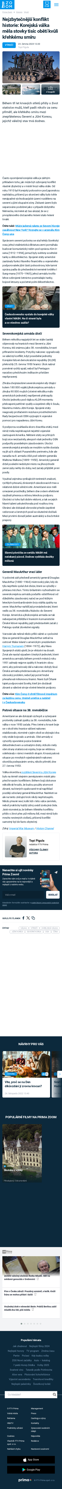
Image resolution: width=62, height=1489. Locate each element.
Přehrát (10, 1166)
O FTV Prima (12, 1408)
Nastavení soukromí (40, 1449)
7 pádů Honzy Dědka (24, 1365)
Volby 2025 (43, 1365)
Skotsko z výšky (13, 1170)
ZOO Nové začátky (22, 1360)
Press (33, 1413)
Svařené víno (16, 1369)
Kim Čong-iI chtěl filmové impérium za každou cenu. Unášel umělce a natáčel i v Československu (29, 698)
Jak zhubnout (20, 1346)
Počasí (25, 1355)
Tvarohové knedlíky (43, 1379)
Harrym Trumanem (13, 646)
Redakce (35, 1441)
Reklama (11, 1418)
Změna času (47, 1351)
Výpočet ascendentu (20, 1379)
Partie (16, 1355)
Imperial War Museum (21, 828)
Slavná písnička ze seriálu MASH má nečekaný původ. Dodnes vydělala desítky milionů (29, 557)
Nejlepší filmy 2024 (39, 1346)
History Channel (45, 828)
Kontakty (35, 1423)
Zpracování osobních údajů (40, 1429)
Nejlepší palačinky (21, 1384)
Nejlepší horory (16, 1351)
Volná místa (12, 1413)
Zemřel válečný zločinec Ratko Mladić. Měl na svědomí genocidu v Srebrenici (27, 1277)
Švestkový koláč (42, 1384)
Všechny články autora (38, 851)
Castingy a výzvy (38, 1418)
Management (37, 1408)
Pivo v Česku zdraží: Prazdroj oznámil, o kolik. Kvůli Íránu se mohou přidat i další (29, 1293)
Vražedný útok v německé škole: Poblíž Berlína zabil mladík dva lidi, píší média (30, 1308)
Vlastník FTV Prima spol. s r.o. (15, 1442)
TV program (32, 1351)
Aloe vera (17, 1374)
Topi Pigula (23, 47)
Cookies (10, 1436)
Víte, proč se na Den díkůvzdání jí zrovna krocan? (23, 1084)
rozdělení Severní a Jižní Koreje (38, 772)
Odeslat (53, 894)
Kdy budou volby (40, 1355)
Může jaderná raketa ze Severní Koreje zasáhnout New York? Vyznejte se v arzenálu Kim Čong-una (31, 230)
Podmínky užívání (15, 1428)
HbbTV (10, 1423)
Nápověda (35, 1436)
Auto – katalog (42, 1360)
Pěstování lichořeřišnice (37, 1374)
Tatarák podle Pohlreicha (39, 1369)
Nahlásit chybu (14, 1449)
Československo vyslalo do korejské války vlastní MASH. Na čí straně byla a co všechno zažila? (29, 318)
